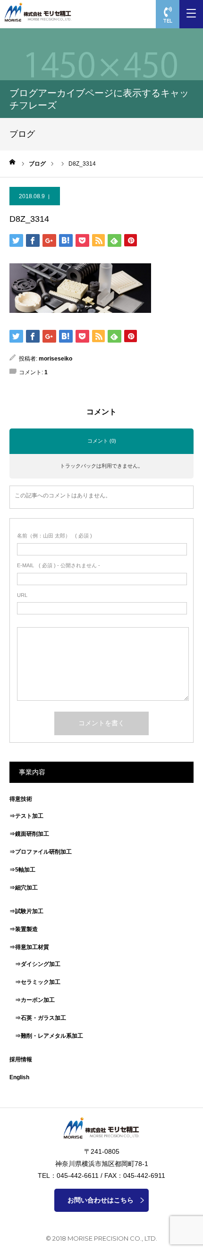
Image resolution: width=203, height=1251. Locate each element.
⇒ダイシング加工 (34, 964)
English (19, 1077)
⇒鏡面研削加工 (29, 834)
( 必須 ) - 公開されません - (58, 565)
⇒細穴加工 (23, 887)
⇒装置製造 (23, 929)
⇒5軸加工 (22, 869)
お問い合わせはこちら (101, 1200)
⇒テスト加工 (26, 816)
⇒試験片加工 (26, 911)
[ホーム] (12, 162)
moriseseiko (55, 358)
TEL (167, 21)
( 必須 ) (54, 535)
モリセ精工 (40, 12)
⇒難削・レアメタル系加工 (46, 1036)
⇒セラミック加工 (34, 982)
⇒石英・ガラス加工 (37, 1018)
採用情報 (20, 1059)
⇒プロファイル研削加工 (40, 851)
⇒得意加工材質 (29, 947)
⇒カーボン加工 (32, 1000)
